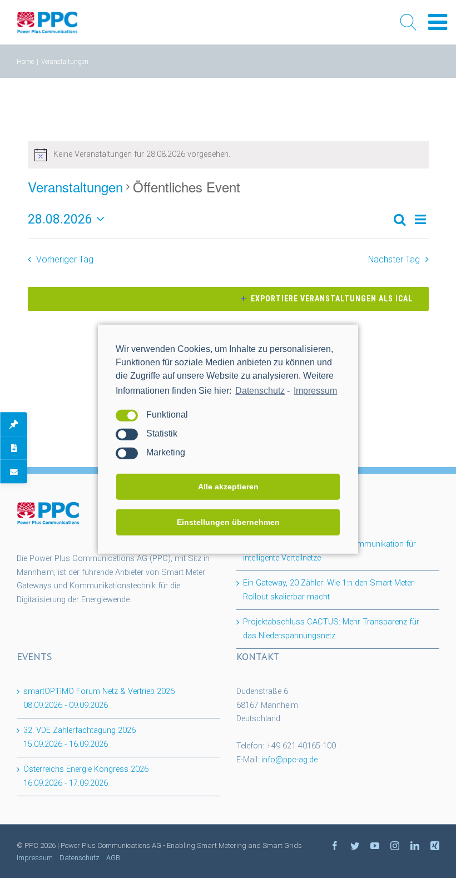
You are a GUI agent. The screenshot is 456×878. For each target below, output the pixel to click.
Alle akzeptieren (228, 486)
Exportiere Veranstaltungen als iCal (332, 298)
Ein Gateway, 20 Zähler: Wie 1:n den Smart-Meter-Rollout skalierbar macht (329, 590)
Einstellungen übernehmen (228, 522)
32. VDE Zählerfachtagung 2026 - (79, 737)
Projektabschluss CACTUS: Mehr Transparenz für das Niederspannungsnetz (331, 629)
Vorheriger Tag (64, 259)
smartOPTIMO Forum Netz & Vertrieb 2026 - (99, 698)
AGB (113, 858)
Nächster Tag (394, 259)
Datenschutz (260, 390)
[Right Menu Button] (437, 22)
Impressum (315, 390)
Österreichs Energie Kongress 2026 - (85, 776)
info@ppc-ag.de (289, 760)
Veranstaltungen (75, 186)
